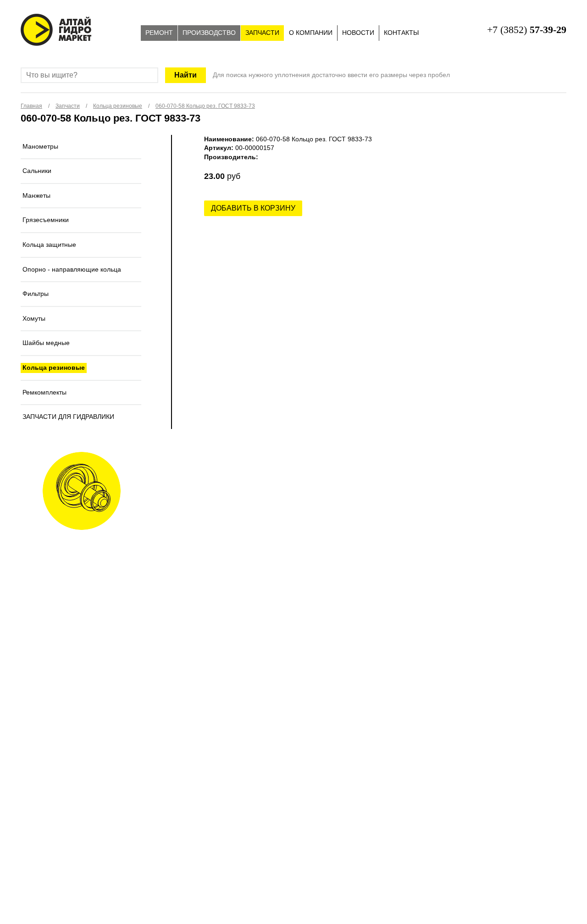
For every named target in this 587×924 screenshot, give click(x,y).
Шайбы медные (46, 342)
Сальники (36, 170)
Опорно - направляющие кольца (71, 269)
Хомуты (33, 318)
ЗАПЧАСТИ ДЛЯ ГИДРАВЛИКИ (68, 416)
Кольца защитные (49, 244)
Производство (209, 32)
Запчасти (262, 32)
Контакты (401, 32)
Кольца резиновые (53, 367)
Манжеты (36, 195)
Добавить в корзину (253, 208)
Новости (358, 32)
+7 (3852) (526, 29)
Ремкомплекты (44, 392)
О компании (310, 32)
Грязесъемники (45, 219)
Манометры (40, 146)
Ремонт (159, 32)
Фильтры (35, 293)
